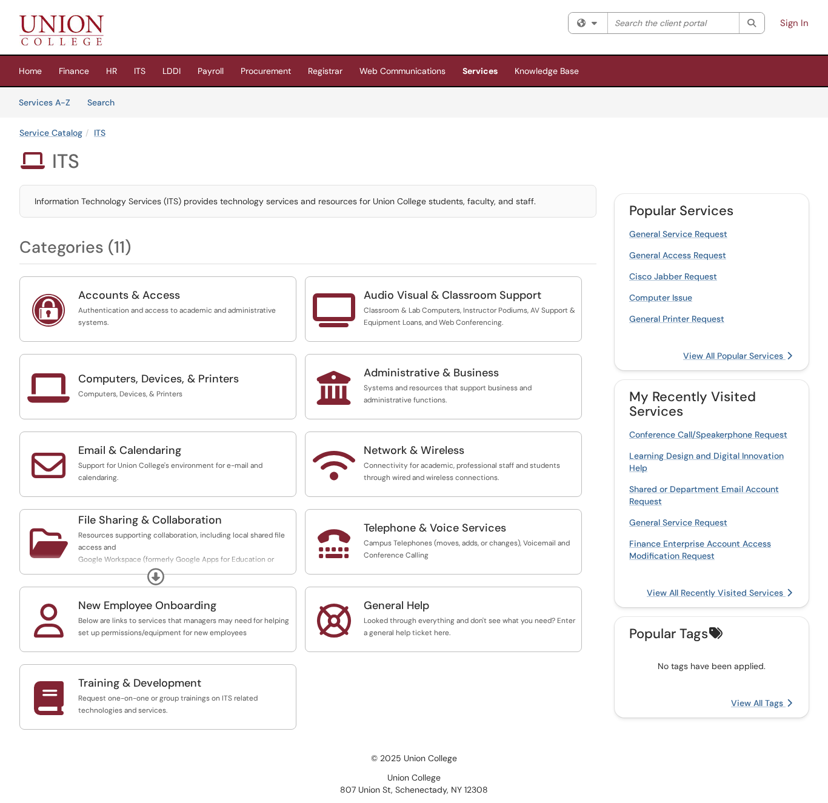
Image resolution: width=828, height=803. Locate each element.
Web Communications (402, 70)
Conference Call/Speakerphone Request (708, 434)
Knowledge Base (547, 70)
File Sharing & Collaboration (150, 520)
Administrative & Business (431, 372)
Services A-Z (44, 102)
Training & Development (139, 683)
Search (105, 102)
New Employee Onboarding (147, 605)
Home (30, 70)
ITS (139, 70)
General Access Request (677, 255)
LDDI (171, 70)
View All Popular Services (734, 355)
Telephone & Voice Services (435, 528)
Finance (74, 70)
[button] (156, 577)
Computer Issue (660, 297)
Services (480, 70)
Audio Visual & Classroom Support (452, 295)
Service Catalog (50, 132)
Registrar (325, 70)
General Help (396, 605)
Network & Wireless (414, 450)
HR (111, 70)
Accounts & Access (129, 295)
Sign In (794, 23)
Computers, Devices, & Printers (158, 379)
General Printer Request (676, 318)
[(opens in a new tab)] (61, 30)
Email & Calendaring (129, 450)
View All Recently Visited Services (716, 592)
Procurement (266, 70)
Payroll (211, 70)
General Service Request (678, 233)
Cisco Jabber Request (673, 276)
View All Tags (758, 703)
